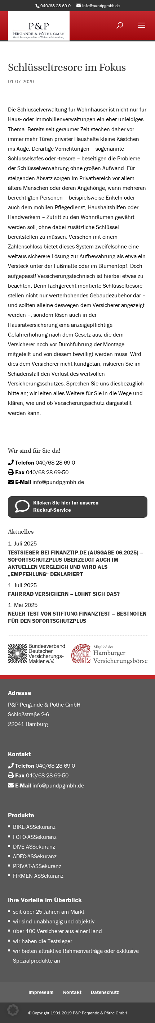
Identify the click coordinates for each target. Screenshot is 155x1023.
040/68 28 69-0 (55, 462)
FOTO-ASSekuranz (35, 836)
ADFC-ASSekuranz (35, 856)
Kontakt (72, 992)
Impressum (41, 992)
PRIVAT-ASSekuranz (37, 865)
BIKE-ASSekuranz (34, 826)
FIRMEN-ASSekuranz (38, 875)
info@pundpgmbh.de (58, 481)
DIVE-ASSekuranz (34, 846)
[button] (13, 1010)
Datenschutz (105, 992)
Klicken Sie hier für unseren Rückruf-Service (65, 506)
